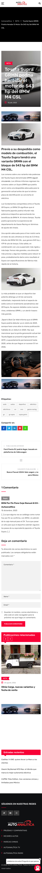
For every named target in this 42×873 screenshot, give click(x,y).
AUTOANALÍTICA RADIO (13, 853)
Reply (5, 498)
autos (13, 404)
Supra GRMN (23, 414)
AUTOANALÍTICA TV (12, 847)
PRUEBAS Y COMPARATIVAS (15, 830)
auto (4, 404)
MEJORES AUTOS (11, 836)
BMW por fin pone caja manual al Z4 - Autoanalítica (20, 505)
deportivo (22, 404)
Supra (9, 337)
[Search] (40, 3)
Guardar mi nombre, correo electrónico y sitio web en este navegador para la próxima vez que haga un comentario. (21, 615)
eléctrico (33, 404)
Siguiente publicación (27, 469)
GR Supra (12, 414)
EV (15, 409)
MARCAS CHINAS (11, 842)
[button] (6, 639)
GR (4, 414)
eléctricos (6, 409)
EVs (21, 409)
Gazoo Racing (32, 409)
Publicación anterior (15, 446)
